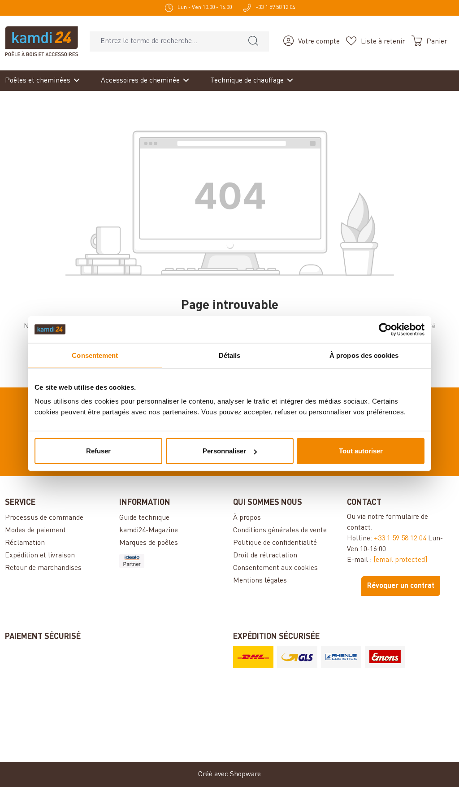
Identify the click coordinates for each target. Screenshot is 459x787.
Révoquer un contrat (400, 586)
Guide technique (144, 518)
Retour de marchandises (43, 568)
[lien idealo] (172, 561)
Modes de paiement (35, 530)
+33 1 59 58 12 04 (400, 538)
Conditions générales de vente (280, 530)
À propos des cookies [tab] (363, 355)
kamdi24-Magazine (148, 530)
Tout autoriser (361, 451)
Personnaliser (224, 451)
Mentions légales (260, 580)
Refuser (98, 451)
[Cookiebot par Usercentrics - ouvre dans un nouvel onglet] (385, 329)
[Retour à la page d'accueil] (41, 41)
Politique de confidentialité (275, 543)
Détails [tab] (230, 355)
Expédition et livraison (40, 555)
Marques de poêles (148, 543)
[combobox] (164, 41)
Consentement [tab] (95, 355)
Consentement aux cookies (275, 568)
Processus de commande (44, 518)
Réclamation (25, 543)
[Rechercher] (253, 41)
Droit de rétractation (265, 555)
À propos (247, 518)
